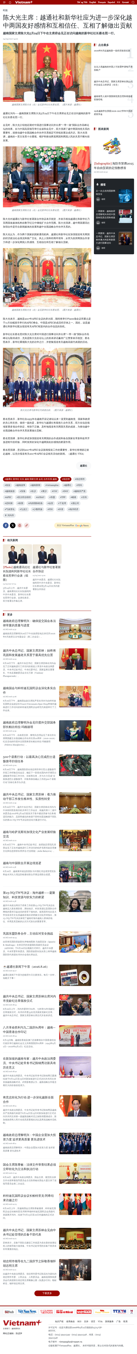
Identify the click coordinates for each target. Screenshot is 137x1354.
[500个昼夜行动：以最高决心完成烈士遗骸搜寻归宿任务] (75, 765)
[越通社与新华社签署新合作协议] (47, 554)
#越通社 (67, 485)
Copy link (26, 525)
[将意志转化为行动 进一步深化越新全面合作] (75, 1106)
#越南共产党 (79, 491)
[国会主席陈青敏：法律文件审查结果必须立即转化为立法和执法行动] (75, 1173)
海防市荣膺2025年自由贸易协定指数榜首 (114, 166)
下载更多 (47, 1293)
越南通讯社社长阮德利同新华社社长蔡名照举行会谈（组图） (17, 574)
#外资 (60, 509)
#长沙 (33, 491)
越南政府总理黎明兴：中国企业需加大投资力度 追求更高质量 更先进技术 (29, 1137)
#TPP (62, 497)
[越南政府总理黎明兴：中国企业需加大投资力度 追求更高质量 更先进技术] (75, 1143)
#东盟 (52, 497)
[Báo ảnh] (70, 1312)
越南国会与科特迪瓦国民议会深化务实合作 (29, 690)
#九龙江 (23, 509)
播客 (103, 184)
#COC (54, 491)
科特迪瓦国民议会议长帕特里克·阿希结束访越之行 (28, 1198)
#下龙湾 (62, 503)
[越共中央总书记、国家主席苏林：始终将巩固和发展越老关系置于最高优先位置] (75, 659)
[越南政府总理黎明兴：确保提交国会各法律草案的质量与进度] (75, 629)
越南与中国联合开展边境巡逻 (22, 863)
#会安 (50, 503)
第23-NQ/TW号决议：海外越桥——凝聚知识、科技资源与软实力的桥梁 (29, 895)
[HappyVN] (88, 1312)
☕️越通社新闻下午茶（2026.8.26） (26, 966)
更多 (10, 614)
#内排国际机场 (35, 503)
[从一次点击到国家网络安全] (125, 196)
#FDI (50, 509)
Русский (125, 2)
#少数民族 (37, 509)
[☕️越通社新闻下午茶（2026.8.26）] (75, 975)
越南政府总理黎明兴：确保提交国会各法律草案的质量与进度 (29, 623)
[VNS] (13, 1312)
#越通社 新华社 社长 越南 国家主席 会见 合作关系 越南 (31, 479)
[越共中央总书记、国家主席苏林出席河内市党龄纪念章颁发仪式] (75, 1005)
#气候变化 (10, 509)
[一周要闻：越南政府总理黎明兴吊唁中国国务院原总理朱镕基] (125, 216)
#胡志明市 (80, 479)
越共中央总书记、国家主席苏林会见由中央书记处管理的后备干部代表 (29, 1232)
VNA (100, 1321)
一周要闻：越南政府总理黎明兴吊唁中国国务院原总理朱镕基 (105, 214)
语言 (93, 1321)
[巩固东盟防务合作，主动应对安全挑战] (75, 942)
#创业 (7, 485)
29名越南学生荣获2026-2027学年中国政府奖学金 (113, 113)
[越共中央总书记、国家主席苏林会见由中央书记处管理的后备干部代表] (75, 1238)
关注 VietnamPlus (65, 525)
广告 (118, 1321)
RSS (79, 1321)
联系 (125, 1321)
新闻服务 (109, 1321)
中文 (118, 2)
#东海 (22, 491)
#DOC (65, 491)
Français (102, 2)
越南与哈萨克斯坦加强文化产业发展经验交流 (29, 834)
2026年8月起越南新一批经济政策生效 (112, 50)
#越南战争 (20, 485)
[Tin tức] (128, 1312)
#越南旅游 (10, 491)
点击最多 (103, 44)
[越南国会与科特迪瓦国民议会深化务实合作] (75, 696)
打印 (19, 525)
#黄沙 (44, 491)
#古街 (84, 497)
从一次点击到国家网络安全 (105, 192)
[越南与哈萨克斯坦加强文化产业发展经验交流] (75, 840)
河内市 (10, 515)
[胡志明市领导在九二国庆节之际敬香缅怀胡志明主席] (75, 1269)
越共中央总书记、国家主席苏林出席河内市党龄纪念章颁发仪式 (29, 998)
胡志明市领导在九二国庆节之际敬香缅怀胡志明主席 (29, 1263)
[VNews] (117, 1312)
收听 (103, 199)
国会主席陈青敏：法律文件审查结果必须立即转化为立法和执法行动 (29, 1167)
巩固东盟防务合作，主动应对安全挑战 (28, 933)
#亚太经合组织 (24, 497)
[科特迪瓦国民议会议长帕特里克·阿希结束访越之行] (75, 1204)
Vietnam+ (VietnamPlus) (24, 2)
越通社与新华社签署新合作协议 (47, 569)
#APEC (8, 497)
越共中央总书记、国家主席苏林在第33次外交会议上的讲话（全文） (113, 83)
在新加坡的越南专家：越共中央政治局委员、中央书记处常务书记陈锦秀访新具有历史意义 (29, 1063)
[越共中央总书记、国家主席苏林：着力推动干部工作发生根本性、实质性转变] (75, 803)
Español (111, 2)
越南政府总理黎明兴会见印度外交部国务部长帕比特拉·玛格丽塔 (29, 725)
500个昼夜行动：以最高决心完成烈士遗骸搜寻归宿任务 (29, 759)
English (92, 2)
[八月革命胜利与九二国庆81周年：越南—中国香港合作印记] (75, 1036)
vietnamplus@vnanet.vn (70, 1341)
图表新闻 (103, 128)
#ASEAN (40, 497)
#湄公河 (75, 503)
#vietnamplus (51, 485)
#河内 (79, 485)
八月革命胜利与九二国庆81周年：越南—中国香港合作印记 (29, 1030)
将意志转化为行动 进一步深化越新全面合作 (28, 1099)
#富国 (20, 503)
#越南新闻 (35, 485)
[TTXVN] (105, 1312)
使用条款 (70, 1321)
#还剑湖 (8, 503)
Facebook (6, 525)
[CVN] (32, 1312)
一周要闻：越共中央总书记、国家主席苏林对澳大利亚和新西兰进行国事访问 (105, 238)
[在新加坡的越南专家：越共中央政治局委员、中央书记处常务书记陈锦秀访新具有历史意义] (75, 1067)
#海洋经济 (73, 509)
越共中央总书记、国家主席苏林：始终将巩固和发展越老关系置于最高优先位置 (29, 653)
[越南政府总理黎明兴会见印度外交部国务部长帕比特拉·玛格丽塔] (75, 731)
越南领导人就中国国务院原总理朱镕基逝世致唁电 (113, 98)
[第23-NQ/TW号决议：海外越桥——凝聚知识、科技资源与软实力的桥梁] (75, 901)
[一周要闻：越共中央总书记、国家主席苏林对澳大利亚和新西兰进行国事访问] (125, 238)
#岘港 (73, 497)
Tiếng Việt (82, 2)
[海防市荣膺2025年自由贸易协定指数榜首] (114, 146)
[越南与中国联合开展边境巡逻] (75, 871)
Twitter (13, 525)
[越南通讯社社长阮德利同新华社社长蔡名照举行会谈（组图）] (17, 554)
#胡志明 (66, 479)
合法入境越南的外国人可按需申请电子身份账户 (113, 68)
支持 (86, 1321)
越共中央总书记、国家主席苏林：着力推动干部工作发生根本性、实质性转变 (29, 797)
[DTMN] (50, 1312)
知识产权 (59, 1321)
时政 (5, 10)
